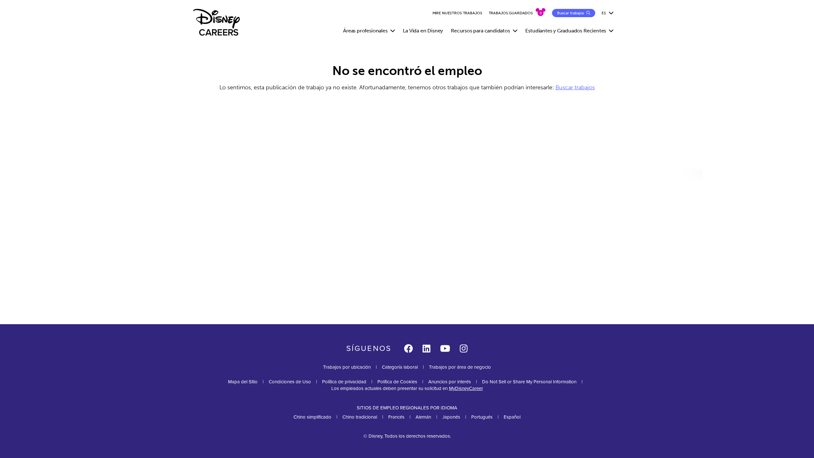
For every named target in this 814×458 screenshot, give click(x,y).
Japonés (451, 417)
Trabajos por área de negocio (460, 367)
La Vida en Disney (423, 31)
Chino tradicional (359, 417)
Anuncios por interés (449, 381)
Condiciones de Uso (290, 381)
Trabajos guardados (511, 13)
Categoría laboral (400, 367)
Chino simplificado (312, 417)
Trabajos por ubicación (347, 367)
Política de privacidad (344, 381)
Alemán (423, 417)
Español (512, 417)
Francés (396, 417)
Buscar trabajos (575, 87)
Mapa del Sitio (243, 381)
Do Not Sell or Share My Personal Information (529, 382)
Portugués (482, 417)
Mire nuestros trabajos (457, 13)
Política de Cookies (397, 381)
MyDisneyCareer (466, 388)
